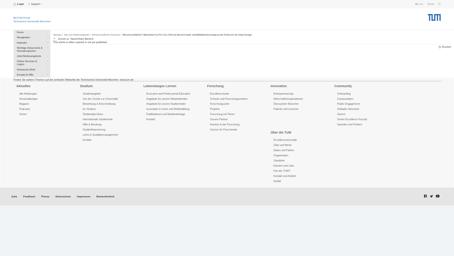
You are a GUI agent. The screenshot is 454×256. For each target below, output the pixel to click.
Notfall (277, 181)
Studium (86, 86)
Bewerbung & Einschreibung (99, 103)
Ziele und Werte (282, 144)
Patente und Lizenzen (285, 108)
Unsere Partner (219, 119)
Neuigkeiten (47, 37)
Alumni (341, 114)
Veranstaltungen (28, 98)
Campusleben (345, 98)
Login (20, 4)
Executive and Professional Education (168, 93)
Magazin (24, 103)
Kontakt (87, 139)
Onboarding (344, 93)
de (416, 4)
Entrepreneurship (283, 93)
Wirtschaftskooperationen (288, 98)
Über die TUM (281, 132)
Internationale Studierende (98, 119)
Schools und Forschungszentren (229, 98)
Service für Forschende (223, 129)
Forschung (215, 86)
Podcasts (24, 108)
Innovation (279, 86)
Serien (23, 114)
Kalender (47, 42)
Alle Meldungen (28, 93)
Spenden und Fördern (349, 124)
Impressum (83, 196)
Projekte (215, 108)
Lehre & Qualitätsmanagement (100, 134)
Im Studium (89, 108)
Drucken (446, 47)
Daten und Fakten (283, 150)
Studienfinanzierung (94, 129)
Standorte (279, 160)
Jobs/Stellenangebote (47, 56)
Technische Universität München (434, 16)
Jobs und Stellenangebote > (77, 35)
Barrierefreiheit (105, 196)
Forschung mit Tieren (222, 114)
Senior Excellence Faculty (352, 119)
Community (343, 86)
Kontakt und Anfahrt (284, 175)
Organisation (280, 155)
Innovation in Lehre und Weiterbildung (167, 108)
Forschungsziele (219, 103)
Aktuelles (23, 86)
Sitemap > (58, 35)
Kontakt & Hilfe (47, 74)
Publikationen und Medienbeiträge (165, 114)
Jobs (14, 196)
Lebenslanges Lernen (159, 86)
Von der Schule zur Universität (100, 98)
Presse (45, 196)
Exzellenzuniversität (285, 139)
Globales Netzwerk (348, 108)
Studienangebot (92, 93)
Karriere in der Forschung (224, 124)
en (421, 4)
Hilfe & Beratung (92, 124)
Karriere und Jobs (283, 165)
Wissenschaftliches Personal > (106, 35)
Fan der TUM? (281, 170)
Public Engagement (348, 103)
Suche (431, 4)
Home (20, 32)
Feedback (29, 196)
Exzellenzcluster (219, 93)
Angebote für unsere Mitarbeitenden (166, 98)
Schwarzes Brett (47, 69)
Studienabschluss (93, 114)
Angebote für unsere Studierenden (166, 103)
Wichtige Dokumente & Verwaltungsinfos (47, 47)
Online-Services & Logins (47, 61)
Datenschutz (63, 196)
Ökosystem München (286, 103)
